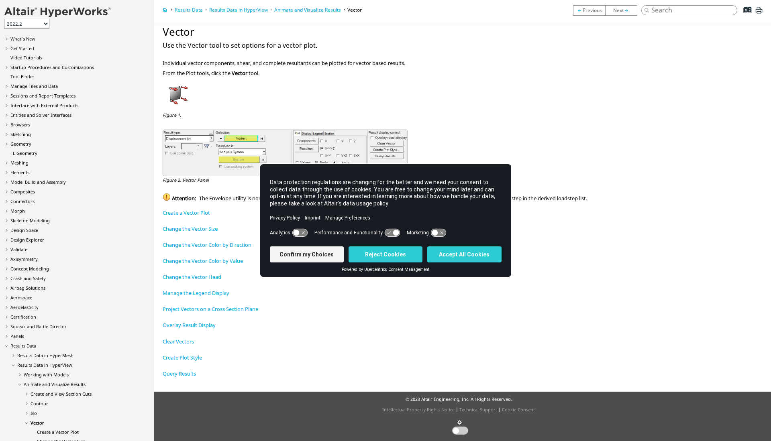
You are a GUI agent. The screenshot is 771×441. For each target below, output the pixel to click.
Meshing (19, 163)
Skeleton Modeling (30, 220)
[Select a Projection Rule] (589, 10)
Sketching (20, 134)
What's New (22, 39)
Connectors (22, 201)
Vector (37, 423)
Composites (22, 192)
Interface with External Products (44, 105)
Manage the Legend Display (196, 293)
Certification (23, 317)
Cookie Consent (518, 409)
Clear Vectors (178, 341)
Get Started (22, 48)
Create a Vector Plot (58, 432)
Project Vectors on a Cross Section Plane (210, 309)
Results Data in (45, 355)
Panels (17, 336)
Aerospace (21, 298)
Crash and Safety (28, 278)
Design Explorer (27, 240)
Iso (34, 413)
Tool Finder (22, 76)
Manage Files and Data (34, 86)
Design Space (24, 230)
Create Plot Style (182, 357)
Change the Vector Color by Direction (207, 244)
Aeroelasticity (24, 307)
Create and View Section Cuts (61, 394)
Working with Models (46, 375)
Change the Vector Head (192, 276)
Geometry (20, 144)
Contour (39, 403)
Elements (19, 172)
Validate (18, 249)
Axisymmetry (24, 259)
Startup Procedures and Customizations (52, 67)
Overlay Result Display (189, 325)
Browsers (20, 125)
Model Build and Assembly (38, 182)
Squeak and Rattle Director (38, 326)
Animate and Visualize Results (55, 384)
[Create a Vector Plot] (623, 10)
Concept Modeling (29, 269)
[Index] (745, 16)
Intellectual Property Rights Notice (418, 409)
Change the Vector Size (190, 228)
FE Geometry (23, 153)
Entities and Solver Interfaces (40, 115)
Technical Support (478, 409)
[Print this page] (759, 13)
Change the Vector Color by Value (203, 260)
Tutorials (26, 58)
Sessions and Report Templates (42, 96)
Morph (17, 211)
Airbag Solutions (27, 288)
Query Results (179, 373)
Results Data (23, 346)
